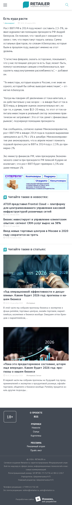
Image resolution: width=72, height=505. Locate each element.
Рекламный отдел (36, 446)
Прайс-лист (36, 450)
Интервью (30, 303)
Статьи (38, 375)
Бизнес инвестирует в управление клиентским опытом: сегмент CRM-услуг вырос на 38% (34, 221)
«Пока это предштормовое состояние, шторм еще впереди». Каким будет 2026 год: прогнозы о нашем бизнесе (34, 367)
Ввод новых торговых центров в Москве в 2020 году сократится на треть (35, 233)
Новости (36, 427)
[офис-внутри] (36, 175)
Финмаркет (10, 23)
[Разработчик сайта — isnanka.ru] (45, 499)
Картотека (36, 435)
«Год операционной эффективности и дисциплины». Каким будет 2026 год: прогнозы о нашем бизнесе (35, 295)
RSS (36, 416)
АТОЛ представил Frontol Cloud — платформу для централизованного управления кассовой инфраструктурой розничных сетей (34, 207)
